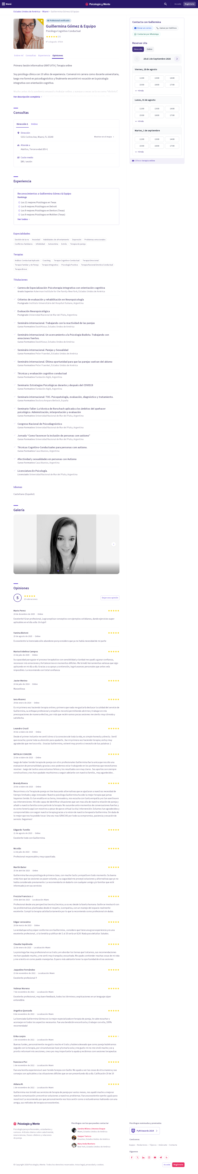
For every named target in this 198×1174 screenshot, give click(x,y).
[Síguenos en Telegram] (160, 1157)
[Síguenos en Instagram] (149, 1157)
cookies (100, 1164)
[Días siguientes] (177, 59)
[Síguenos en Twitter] (137, 1157)
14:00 (172, 78)
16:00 (157, 84)
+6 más (141, 90)
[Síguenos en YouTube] (155, 1157)
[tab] (22, 124)
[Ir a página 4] (70, 571)
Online (149, 49)
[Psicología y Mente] (98, 4)
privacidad (90, 1164)
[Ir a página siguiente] (113, 544)
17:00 (172, 84)
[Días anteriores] (137, 59)
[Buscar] (165, 4)
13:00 (157, 78)
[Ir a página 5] (75, 571)
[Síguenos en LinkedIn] (143, 1157)
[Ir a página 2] (62, 571)
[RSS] (166, 1157)
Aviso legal (80, 1164)
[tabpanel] (66, 147)
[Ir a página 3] (66, 571)
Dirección (138, 49)
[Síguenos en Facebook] (131, 1157)
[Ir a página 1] (58, 571)
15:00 (142, 84)
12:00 (142, 78)
